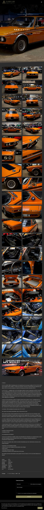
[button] (41, 2)
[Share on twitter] (9, 473)
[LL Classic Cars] (9, 2)
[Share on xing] (17, 473)
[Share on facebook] (8, 473)
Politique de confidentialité (32, 493)
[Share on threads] (10, 473)
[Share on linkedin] (13, 473)
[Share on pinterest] (12, 473)
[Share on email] (19, 473)
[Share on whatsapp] (15, 473)
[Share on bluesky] (16, 473)
